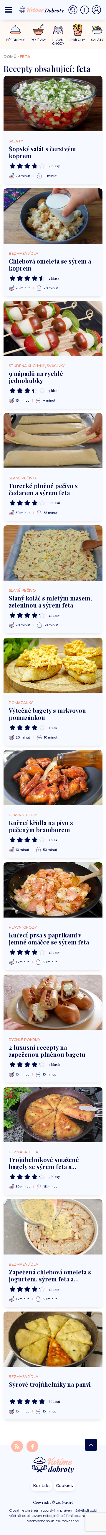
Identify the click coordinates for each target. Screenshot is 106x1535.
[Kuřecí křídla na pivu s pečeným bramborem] (53, 777)
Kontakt (41, 1485)
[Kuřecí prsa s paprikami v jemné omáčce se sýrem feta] (53, 890)
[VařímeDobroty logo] (41, 9)
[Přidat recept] (86, 10)
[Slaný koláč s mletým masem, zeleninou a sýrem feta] (53, 553)
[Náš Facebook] (32, 1446)
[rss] (17, 1446)
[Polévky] (38, 30)
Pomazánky (21, 703)
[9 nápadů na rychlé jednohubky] (53, 328)
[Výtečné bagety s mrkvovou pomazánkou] (53, 665)
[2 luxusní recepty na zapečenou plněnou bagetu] (53, 1002)
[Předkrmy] (15, 29)
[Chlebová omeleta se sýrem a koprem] (53, 216)
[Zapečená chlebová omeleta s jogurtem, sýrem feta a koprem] (53, 1226)
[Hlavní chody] (58, 30)
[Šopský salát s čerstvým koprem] (53, 103)
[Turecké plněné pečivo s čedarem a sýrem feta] (53, 440)
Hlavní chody (23, 815)
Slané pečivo (22, 478)
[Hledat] (74, 10)
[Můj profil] (96, 10)
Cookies (64, 1485)
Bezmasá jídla (23, 253)
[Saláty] (97, 30)
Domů (10, 56)
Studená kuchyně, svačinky (36, 366)
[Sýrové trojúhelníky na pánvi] (53, 1339)
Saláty (16, 141)
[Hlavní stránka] (53, 1465)
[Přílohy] (78, 30)
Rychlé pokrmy (24, 1039)
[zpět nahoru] (91, 1445)
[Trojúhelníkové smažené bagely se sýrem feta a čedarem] (53, 1114)
